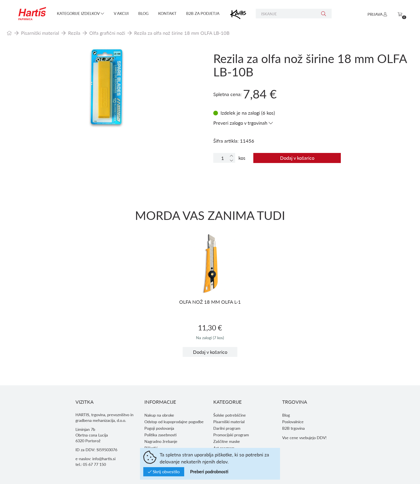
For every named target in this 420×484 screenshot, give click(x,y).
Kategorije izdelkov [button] (79, 13)
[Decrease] (231, 160)
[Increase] (231, 155)
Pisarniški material (40, 32)
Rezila (74, 32)
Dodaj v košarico (297, 157)
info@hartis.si (104, 458)
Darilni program (226, 428)
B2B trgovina (293, 428)
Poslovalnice (293, 421)
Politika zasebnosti (160, 434)
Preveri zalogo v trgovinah (241, 122)
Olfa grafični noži (107, 32)
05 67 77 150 (94, 464)
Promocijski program (231, 434)
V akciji (121, 13)
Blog (143, 13)
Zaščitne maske (226, 441)
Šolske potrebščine (229, 415)
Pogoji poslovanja (159, 428)
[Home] (9, 32)
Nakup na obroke (159, 415)
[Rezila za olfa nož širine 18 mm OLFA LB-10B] (107, 88)
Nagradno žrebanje (160, 441)
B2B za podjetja (202, 13)
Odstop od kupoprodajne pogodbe (174, 421)
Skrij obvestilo (166, 471)
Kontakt (167, 13)
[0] (400, 14)
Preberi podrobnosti (209, 471)
